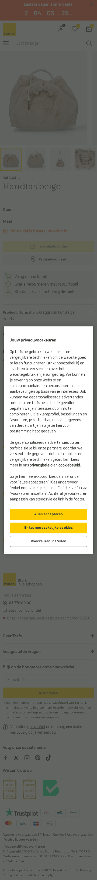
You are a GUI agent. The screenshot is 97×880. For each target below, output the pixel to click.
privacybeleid (41, 465)
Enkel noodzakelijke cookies (48, 528)
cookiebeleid (69, 465)
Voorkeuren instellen (49, 541)
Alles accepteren (48, 514)
